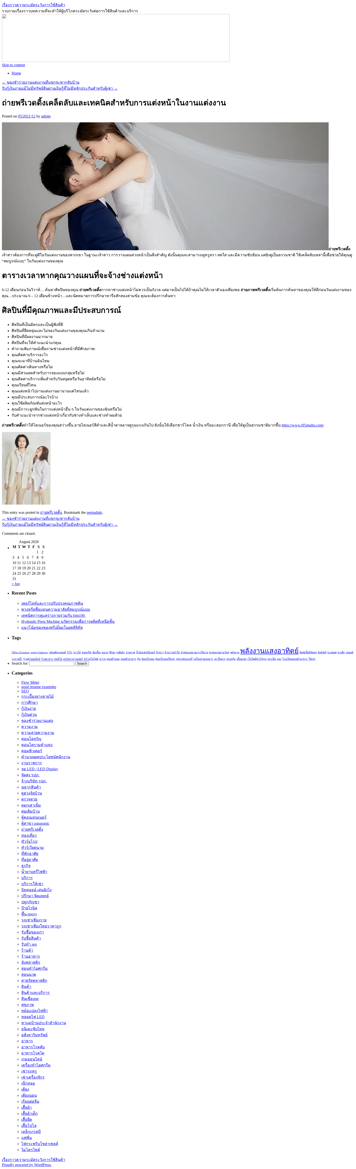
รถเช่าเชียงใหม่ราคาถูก (41, 926)
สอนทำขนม (113, 659)
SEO (25, 691)
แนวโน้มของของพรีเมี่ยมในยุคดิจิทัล (52, 627)
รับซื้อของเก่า (32, 932)
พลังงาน (234, 652)
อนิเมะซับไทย (32, 1029)
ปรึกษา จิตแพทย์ (35, 896)
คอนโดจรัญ (31, 739)
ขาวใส (77, 652)
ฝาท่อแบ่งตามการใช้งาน (194, 652)
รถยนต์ (349, 652)
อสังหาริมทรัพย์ (34, 1035)
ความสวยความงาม (37, 733)
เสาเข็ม (271, 659)
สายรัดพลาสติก (34, 980)
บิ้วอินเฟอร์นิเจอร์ (145, 652)
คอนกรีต (86, 652)
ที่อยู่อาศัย (29, 860)
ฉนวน (105, 652)
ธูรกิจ (26, 866)
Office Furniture (21, 652)
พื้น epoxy (29, 914)
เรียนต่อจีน (30, 1101)
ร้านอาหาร (47, 659)
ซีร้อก (112, 652)
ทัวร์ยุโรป (29, 841)
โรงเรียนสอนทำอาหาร (295, 659)
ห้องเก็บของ (147, 659)
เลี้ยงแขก (241, 659)
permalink (94, 512)
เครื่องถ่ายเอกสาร (203, 659)
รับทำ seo (29, 944)
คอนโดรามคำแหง (37, 745)
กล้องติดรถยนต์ (57, 652)
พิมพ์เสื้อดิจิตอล (308, 652)
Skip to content (13, 65)
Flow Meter (30, 682)
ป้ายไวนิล (29, 908)
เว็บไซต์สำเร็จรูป (257, 659)
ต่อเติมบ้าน (30, 811)
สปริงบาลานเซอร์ (73, 659)
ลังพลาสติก (30, 962)
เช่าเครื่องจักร (33, 1077)
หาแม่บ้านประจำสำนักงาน (43, 1023)
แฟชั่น (26, 1138)
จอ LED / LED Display (39, 769)
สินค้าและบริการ (35, 993)
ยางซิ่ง (341, 652)
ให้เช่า (312, 659)
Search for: (20, 663)
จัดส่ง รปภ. (30, 775)
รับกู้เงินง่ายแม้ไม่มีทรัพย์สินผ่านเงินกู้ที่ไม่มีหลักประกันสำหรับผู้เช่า (60, 88)
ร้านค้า (27, 950)
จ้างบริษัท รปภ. (34, 781)
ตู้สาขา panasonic (35, 823)
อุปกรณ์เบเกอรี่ (184, 659)
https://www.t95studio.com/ (303, 425)
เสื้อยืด (26, 1120)
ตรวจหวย (29, 799)
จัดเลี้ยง (96, 652)
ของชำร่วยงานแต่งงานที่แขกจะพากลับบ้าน (40, 82)
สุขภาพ (27, 1005)
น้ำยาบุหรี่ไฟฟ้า (34, 872)
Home (16, 73)
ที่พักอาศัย (29, 854)
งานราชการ (31, 763)
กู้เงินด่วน (29, 715)
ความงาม (29, 727)
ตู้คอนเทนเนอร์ (33, 817)
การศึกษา (29, 702)
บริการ (27, 878)
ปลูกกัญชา (30, 902)
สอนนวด (28, 974)
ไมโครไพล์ (30, 1150)
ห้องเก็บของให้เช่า (165, 659)
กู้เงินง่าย (28, 708)
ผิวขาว (160, 652)
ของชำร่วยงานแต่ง (37, 721)
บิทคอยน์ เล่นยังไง (36, 890)
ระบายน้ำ (17, 659)
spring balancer (39, 652)
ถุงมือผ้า (120, 652)
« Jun (16, 584)
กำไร (69, 652)
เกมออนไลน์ (31, 1059)
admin (46, 116)
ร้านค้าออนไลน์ (31, 659)
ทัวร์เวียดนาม (32, 848)
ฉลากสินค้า (31, 787)
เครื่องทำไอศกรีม (36, 1065)
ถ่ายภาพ (130, 652)
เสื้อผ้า (26, 1107)
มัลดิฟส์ (322, 652)
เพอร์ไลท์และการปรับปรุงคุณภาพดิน (52, 603)
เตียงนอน (29, 1095)
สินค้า (26, 987)
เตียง (25, 1089)
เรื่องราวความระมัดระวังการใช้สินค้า (33, 5)
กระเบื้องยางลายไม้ (37, 696)
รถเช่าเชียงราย (33, 920)
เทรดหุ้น (230, 659)
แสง (279, 659)
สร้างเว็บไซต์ (91, 659)
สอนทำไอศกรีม (34, 968)
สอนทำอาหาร (128, 659)
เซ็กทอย (28, 1083)
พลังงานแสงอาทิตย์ (269, 651)
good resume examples (38, 687)
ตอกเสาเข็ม (31, 805)
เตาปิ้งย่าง (219, 659)
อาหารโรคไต (32, 1053)
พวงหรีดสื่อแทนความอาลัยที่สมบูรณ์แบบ (55, 609)
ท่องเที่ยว (29, 835)
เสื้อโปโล (29, 1126)
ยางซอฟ (332, 652)
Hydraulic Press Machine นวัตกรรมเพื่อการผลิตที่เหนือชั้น (68, 621)
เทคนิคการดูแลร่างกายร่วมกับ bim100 (53, 615)
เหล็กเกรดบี (31, 1132)
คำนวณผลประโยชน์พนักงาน (45, 757)
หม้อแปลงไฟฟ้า (34, 1011)
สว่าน (102, 659)
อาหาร (27, 1041)
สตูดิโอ (58, 659)
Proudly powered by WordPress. (27, 1165)
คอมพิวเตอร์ (31, 751)
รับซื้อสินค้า (31, 938)
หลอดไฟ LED (33, 1017)
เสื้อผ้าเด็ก (29, 1113)
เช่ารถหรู (29, 1071)
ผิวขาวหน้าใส (172, 652)
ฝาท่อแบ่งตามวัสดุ (219, 652)
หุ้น (138, 659)
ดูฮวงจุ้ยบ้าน (31, 793)
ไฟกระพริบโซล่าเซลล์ (39, 1144)
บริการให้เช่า (32, 884)
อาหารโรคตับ (33, 1047)
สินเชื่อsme (30, 999)
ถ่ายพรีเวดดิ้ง (51, 512)
